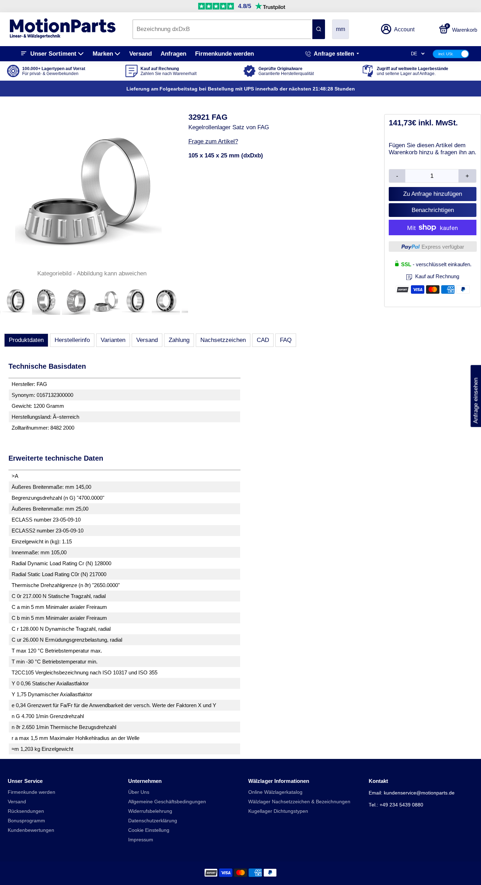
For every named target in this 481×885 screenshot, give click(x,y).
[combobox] (221, 29)
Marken (103, 53)
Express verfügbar (442, 247)
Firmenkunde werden (224, 53)
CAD (263, 340)
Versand (140, 53)
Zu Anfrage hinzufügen (432, 194)
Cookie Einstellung (148, 830)
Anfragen (173, 53)
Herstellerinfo (72, 340)
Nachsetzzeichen (223, 340)
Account (404, 29)
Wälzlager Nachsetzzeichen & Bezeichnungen (299, 801)
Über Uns (138, 792)
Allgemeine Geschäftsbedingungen (167, 801)
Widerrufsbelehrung (150, 811)
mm (340, 29)
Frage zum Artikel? (213, 141)
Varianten (113, 340)
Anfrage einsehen (475, 396)
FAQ (286, 340)
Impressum (140, 839)
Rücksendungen (26, 811)
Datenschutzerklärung (152, 820)
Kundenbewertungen (31, 830)
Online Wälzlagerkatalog (275, 792)
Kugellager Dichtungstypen (278, 811)
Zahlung (179, 340)
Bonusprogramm (26, 820)
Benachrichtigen (433, 210)
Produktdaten (26, 340)
